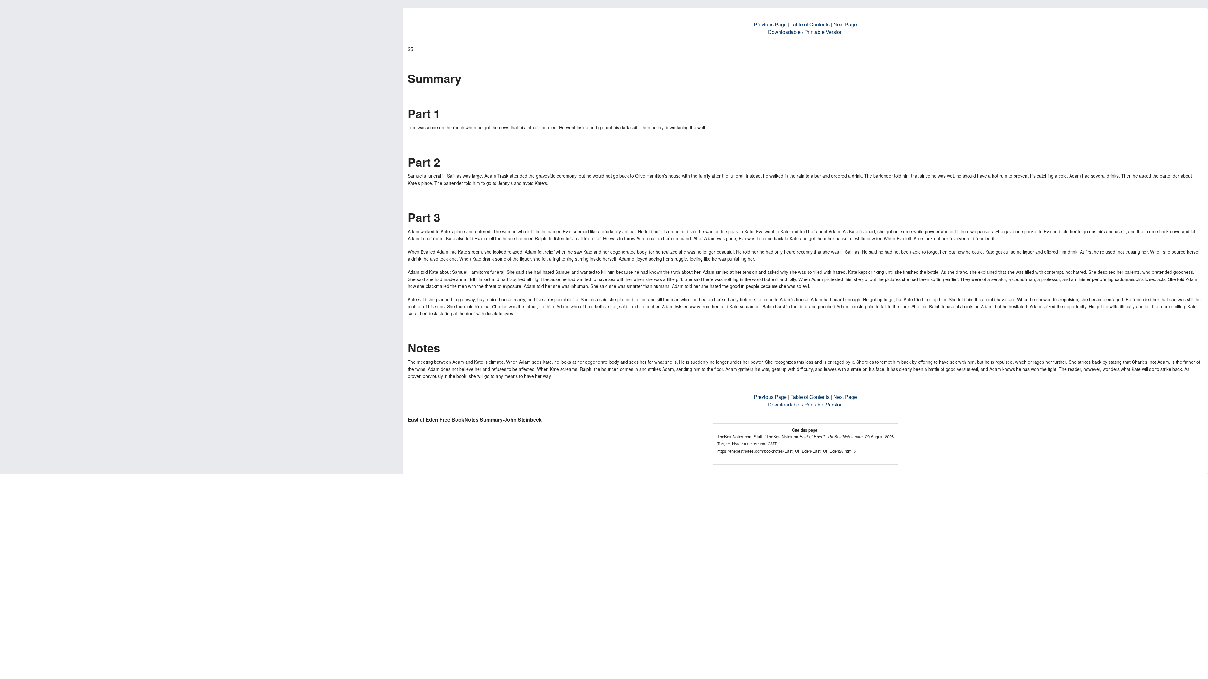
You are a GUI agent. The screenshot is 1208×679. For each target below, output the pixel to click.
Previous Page (770, 24)
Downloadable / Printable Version (805, 32)
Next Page (845, 24)
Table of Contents (810, 24)
